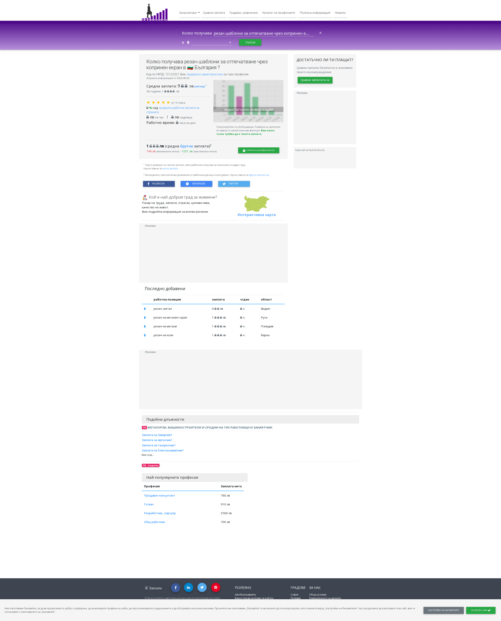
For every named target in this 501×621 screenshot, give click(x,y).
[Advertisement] (213, 255)
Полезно (243, 587)
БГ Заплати (153, 588)
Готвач (149, 504)
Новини (340, 13)
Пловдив (295, 598)
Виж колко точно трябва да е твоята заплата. (245, 132)
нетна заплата (170, 168)
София (294, 594)
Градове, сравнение (244, 13)
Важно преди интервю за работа (254, 598)
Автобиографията (245, 594)
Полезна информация (315, 13)
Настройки (443, 610)
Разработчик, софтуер (160, 513)
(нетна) (200, 86)
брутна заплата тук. (259, 175)
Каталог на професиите (278, 13)
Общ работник (154, 522)
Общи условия (317, 594)
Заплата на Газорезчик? (159, 445)
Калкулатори (188, 13)
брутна (186, 145)
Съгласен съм (479, 610)
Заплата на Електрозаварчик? (163, 450)
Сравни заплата (214, 13)
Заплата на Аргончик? (157, 440)
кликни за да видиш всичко (260, 150)
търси (250, 42)
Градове (298, 587)
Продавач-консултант (159, 495)
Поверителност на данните (325, 598)
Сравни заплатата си (315, 80)
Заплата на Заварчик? (157, 435)
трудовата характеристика (205, 74)
